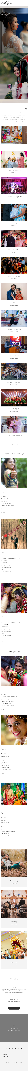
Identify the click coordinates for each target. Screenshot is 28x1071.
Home (5, 1054)
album (7, 113)
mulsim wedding (5, 122)
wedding (25, 124)
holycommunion (13, 119)
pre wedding (21, 122)
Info (5, 1056)
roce (8, 124)
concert (24, 115)
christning (19, 115)
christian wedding (11, 115)
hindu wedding (5, 119)
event (18, 117)
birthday (22, 113)
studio (20, 124)
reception (3, 124)
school (12, 124)
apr (17, 113)
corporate (6, 117)
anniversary (12, 113)
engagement (12, 117)
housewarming (21, 119)
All (3, 113)
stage (16, 124)
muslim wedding (14, 122)
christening (3, 115)
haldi (21, 117)
